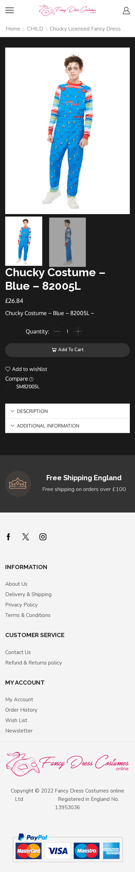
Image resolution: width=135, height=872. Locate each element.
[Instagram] (42, 536)
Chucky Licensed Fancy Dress (85, 29)
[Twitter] (25, 536)
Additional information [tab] (48, 425)
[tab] (67, 411)
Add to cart (70, 350)
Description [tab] (32, 411)
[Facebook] (8, 536)
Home (13, 29)
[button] (13, 132)
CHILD (35, 29)
